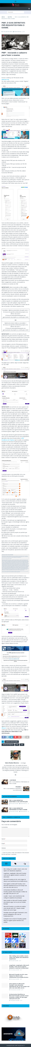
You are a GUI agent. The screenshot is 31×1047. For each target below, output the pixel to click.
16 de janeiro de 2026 (14, 1000)
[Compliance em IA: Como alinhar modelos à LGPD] (8, 945)
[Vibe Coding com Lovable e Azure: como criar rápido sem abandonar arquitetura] (5, 957)
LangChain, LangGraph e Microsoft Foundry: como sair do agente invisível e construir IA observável (15, 875)
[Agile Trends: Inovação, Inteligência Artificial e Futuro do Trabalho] (8, 940)
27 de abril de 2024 (7, 31)
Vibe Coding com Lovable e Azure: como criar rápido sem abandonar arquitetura (19, 957)
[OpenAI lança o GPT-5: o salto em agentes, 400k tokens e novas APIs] (22, 935)
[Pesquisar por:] (15, 12)
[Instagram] (15, 1)
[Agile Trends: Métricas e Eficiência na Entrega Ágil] (22, 940)
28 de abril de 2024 (14, 803)
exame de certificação (12, 741)
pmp (22, 744)
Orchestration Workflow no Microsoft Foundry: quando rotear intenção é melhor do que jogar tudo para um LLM (15, 891)
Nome (3, 839)
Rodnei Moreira (17, 31)
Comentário (5, 827)
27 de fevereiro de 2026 (15, 989)
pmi (17, 744)
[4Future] (15, 6)
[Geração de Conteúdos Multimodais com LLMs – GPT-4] (15, 945)
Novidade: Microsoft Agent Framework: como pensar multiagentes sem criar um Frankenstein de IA (15, 914)
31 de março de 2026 (14, 969)
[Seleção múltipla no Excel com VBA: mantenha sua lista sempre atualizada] (15, 935)
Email (3, 843)
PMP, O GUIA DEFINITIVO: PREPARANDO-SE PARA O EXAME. (18, 808)
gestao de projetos (8, 744)
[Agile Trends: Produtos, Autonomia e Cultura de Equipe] (15, 940)
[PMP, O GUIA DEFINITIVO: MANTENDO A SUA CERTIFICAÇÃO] (5, 802)
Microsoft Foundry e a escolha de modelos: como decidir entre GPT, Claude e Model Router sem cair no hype (15, 908)
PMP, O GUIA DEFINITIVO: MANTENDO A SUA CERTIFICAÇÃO (18, 801)
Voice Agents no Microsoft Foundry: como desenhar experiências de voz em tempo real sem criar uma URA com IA (15, 885)
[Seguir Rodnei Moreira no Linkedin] (15, 774)
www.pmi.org (5, 79)
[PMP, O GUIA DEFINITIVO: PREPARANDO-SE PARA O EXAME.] (5, 810)
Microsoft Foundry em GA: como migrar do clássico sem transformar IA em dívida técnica (18, 976)
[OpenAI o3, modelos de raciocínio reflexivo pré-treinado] (22, 945)
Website (4, 848)
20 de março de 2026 (14, 979)
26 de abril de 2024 (14, 811)
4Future (4, 728)
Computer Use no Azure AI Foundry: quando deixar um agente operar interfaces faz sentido (15, 920)
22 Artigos (23, 763)
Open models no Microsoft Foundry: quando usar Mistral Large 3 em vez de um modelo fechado (15, 902)
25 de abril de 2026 (14, 960)
